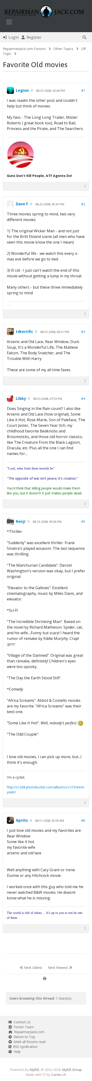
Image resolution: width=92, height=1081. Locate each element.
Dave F (22, 203)
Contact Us (21, 1022)
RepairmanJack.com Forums (24, 48)
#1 (83, 90)
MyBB (34, 1069)
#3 (83, 331)
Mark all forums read (29, 1041)
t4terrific (24, 331)
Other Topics (63, 48)
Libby (21, 398)
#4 (83, 398)
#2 (83, 204)
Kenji (20, 521)
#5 (83, 521)
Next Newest (58, 967)
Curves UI (58, 1074)
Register (33, 37)
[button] (84, 37)
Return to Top (23, 1037)
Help (16, 1051)
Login (13, 37)
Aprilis (22, 820)
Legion (22, 90)
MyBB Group (72, 1069)
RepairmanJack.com (28, 1032)
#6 (83, 820)
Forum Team (23, 1027)
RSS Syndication (24, 1046)
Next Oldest (32, 967)
